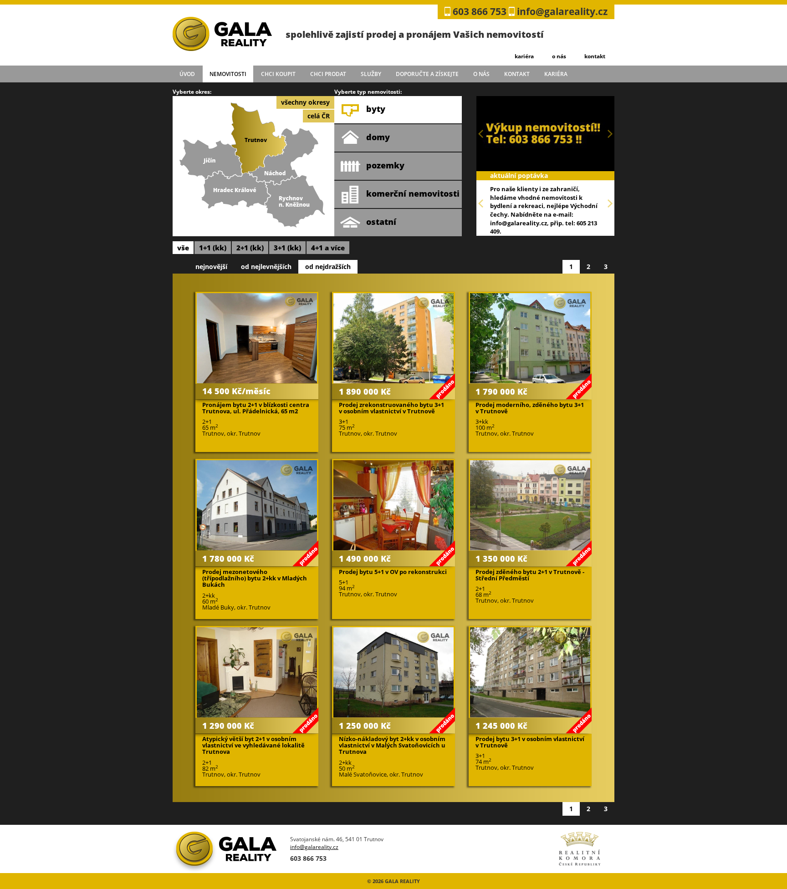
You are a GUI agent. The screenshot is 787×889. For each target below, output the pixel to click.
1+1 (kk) (212, 247)
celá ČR (318, 116)
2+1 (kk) (250, 247)
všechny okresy (305, 102)
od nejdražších (328, 266)
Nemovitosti (228, 74)
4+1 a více (328, 247)
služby (371, 74)
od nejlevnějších (266, 266)
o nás (559, 56)
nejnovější (211, 266)
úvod (187, 74)
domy (378, 137)
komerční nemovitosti (413, 193)
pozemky (385, 165)
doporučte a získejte (427, 74)
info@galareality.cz (562, 11)
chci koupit (278, 74)
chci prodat (328, 74)
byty (375, 108)
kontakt (594, 56)
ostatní (381, 221)
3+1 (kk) (287, 247)
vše (183, 247)
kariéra (524, 56)
